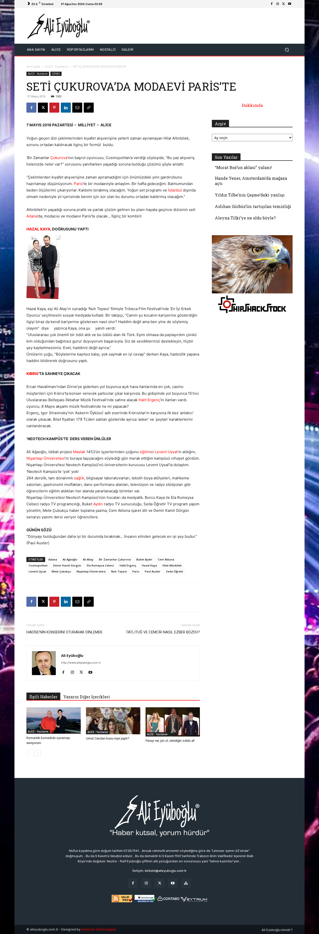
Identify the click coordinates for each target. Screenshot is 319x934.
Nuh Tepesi (119, 571)
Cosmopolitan (38, 565)
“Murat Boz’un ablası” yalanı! (243, 167)
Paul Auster (152, 571)
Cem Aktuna (166, 559)
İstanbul (175, 190)
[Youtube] (290, 4)
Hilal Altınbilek (172, 565)
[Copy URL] (89, 108)
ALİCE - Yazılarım (56, 66)
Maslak (79, 451)
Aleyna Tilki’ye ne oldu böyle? (245, 217)
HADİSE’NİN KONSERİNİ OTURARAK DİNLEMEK (64, 632)
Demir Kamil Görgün (67, 565)
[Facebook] (272, 4)
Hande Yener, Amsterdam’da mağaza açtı (251, 181)
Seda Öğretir (174, 571)
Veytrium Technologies (98, 929)
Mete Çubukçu (61, 571)
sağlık (79, 478)
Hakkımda (252, 105)
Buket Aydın (144, 559)
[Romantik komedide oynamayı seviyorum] (53, 720)
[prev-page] (29, 753)
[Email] (77, 108)
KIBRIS (32, 373)
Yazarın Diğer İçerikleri (86, 696)
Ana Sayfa (33, 66)
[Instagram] (278, 4)
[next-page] (37, 753)
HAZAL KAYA (38, 229)
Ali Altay (88, 559)
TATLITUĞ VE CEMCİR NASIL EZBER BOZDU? (163, 632)
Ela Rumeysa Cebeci (100, 565)
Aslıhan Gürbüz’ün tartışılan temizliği (253, 206)
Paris (78, 183)
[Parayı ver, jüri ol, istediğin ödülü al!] (173, 722)
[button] (287, 50)
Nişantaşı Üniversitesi (45, 458)
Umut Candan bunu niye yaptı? (107, 738)
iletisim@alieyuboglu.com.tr (166, 871)
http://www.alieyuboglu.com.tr (81, 662)
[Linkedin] (66, 108)
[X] (284, 4)
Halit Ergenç (149, 399)
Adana (31, 216)
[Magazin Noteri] (186, 883)
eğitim (145, 451)
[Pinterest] (54, 108)
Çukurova (58, 157)
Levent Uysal (166, 451)
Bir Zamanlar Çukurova (115, 559)
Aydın (98, 504)
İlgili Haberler (43, 696)
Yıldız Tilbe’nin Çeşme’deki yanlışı (250, 194)
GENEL (56, 73)
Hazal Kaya (149, 565)
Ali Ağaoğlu (70, 559)
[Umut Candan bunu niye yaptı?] (113, 720)
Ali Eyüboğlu (72, 655)
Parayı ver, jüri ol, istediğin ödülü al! (170, 741)
